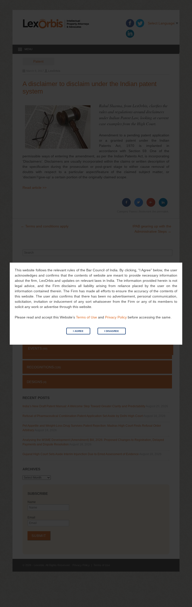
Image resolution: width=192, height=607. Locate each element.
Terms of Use (86, 317)
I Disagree (111, 331)
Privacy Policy (116, 317)
